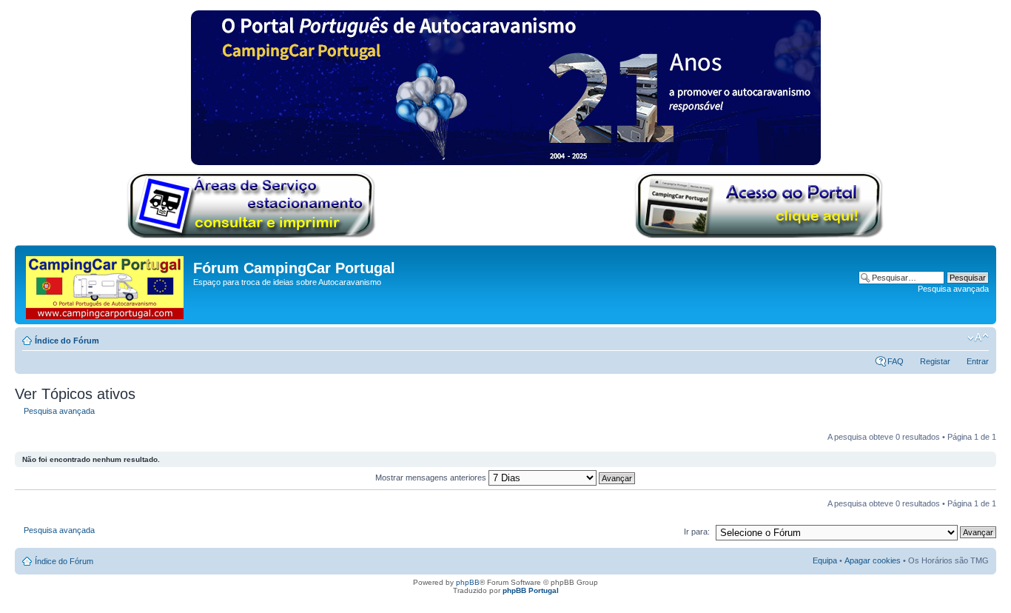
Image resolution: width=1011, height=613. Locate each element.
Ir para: (697, 531)
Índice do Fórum (67, 340)
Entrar (978, 361)
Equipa (825, 560)
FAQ (895, 361)
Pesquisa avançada (953, 288)
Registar (935, 361)
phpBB (468, 582)
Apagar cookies (872, 560)
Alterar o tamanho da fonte (978, 337)
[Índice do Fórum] (106, 285)
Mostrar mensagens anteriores (431, 477)
